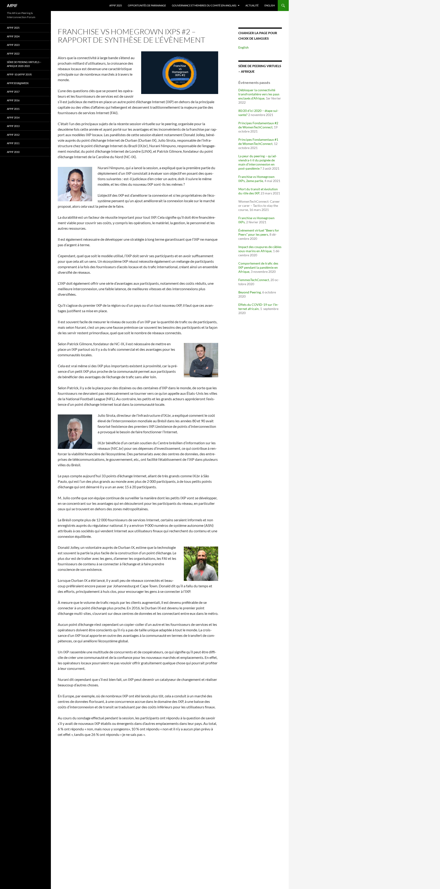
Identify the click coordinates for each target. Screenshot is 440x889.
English (269, 5)
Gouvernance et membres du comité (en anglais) (204, 5)
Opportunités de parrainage (147, 5)
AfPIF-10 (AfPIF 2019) (19, 74)
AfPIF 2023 (13, 44)
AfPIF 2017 (13, 91)
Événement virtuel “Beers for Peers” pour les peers (258, 232)
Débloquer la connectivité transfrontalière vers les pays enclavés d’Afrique (258, 94)
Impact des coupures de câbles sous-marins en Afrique (259, 249)
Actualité (251, 5)
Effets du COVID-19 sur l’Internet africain (258, 307)
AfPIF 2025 (115, 5)
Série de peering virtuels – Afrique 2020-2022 (24, 64)
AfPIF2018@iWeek (18, 83)
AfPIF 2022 (13, 53)
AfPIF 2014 (13, 117)
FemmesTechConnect (253, 280)
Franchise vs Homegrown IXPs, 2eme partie (256, 179)
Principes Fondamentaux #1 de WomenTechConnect (258, 142)
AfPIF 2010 (13, 151)
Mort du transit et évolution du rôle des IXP (258, 191)
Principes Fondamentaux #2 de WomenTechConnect (258, 125)
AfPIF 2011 (13, 143)
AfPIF (12, 5)
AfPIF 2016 (13, 100)
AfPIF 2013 (13, 125)
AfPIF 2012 (13, 134)
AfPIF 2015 (13, 108)
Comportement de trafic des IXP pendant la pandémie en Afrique (258, 267)
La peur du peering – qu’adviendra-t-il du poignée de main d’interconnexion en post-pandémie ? (257, 162)
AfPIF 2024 (13, 36)
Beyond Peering (249, 292)
